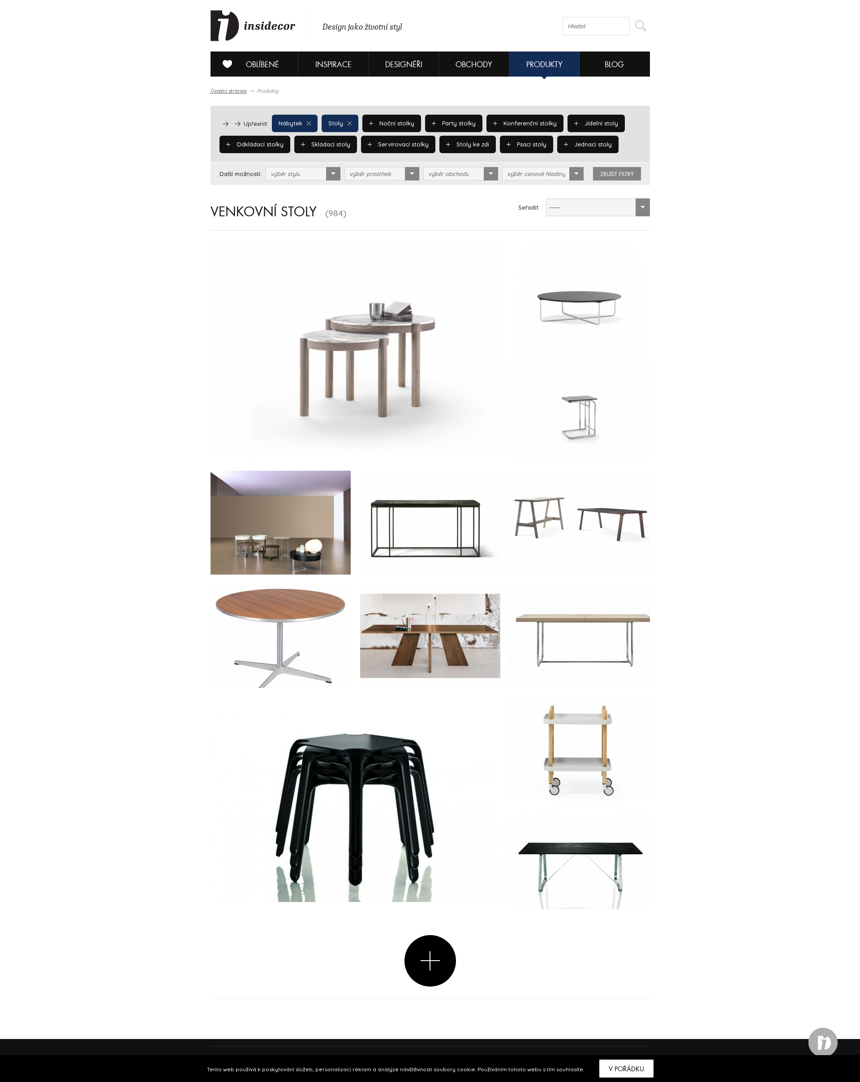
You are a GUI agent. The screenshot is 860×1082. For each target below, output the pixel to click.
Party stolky (458, 123)
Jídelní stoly (600, 123)
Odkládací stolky (259, 144)
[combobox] (303, 173)
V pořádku (626, 1069)
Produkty (544, 64)
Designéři (403, 64)
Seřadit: (529, 207)
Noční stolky (396, 123)
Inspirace (333, 64)
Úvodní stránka (229, 91)
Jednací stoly (592, 144)
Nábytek (290, 123)
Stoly (335, 123)
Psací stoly (530, 144)
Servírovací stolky (402, 144)
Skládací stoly (330, 144)
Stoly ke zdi (472, 144)
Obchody (474, 64)
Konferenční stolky (529, 123)
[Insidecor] (253, 26)
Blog (614, 64)
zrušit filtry (617, 174)
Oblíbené (262, 64)
